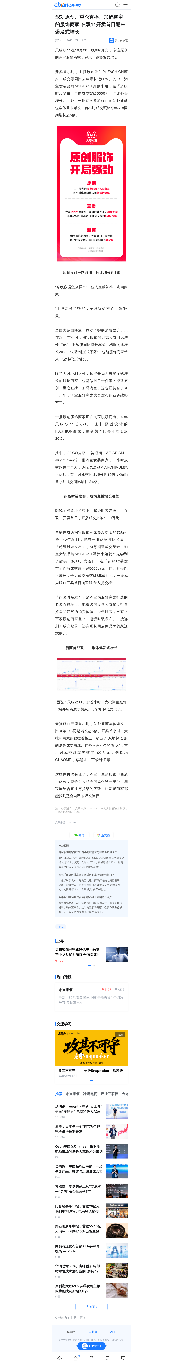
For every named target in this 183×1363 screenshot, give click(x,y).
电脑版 (93, 1332)
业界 (61, 927)
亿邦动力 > (62, 1317)
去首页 (90, 1306)
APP (113, 1332)
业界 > (74, 1317)
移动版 (71, 1332)
